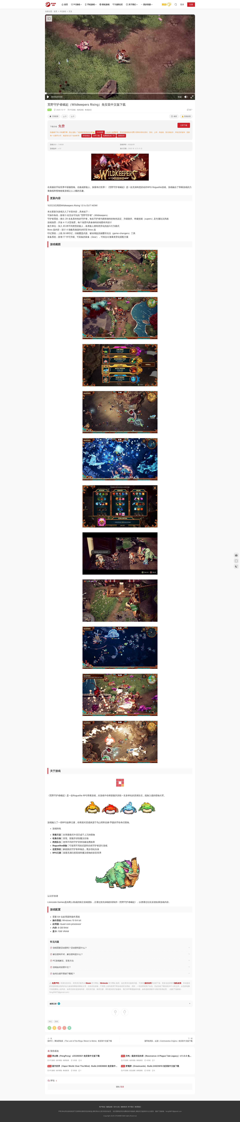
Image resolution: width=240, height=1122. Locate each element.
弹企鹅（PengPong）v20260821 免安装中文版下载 (74, 1077)
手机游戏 (91, 4)
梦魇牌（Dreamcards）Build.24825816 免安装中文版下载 (150, 1087)
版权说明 (148, 1004)
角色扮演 (88, 110)
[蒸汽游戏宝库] (50, 4)
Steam (88, 1004)
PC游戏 (77, 4)
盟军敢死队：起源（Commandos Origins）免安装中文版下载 (168, 1062)
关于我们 (132, 4)
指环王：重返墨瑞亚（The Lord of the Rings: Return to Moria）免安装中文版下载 (80, 1062)
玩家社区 (119, 4)
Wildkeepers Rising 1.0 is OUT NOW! (79, 205)
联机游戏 (106, 4)
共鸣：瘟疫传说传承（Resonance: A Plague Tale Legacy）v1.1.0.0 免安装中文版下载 (156, 1077)
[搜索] (175, 4)
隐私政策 (177, 1004)
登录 (122, 1108)
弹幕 (56, 1043)
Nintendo (104, 1004)
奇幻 (50, 1043)
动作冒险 (59, 1082)
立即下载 (183, 125)
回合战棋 (132, 1092)
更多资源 (147, 4)
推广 (190, 110)
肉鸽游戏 (80, 110)
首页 (66, 4)
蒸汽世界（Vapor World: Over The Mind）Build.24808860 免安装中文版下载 (83, 1087)
